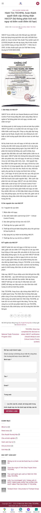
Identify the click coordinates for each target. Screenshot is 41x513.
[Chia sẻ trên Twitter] (18, 315)
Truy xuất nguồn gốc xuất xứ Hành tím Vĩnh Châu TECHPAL (22, 475)
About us (4, 427)
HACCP (18, 324)
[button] (2, 3)
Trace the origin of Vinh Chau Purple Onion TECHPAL (22, 468)
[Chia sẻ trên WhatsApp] (11, 315)
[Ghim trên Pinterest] (26, 315)
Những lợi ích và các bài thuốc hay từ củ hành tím (22, 462)
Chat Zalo (12, 512)
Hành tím (23, 324)
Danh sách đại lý (7, 442)
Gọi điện (20, 511)
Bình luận (8, 359)
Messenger (28, 512)
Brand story (5, 431)
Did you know (6, 446)
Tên (6, 376)
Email (6, 385)
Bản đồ (4, 512)
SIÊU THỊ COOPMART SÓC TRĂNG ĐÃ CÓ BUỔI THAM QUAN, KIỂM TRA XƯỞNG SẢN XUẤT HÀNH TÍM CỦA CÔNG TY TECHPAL (22, 482)
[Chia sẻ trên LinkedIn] (29, 315)
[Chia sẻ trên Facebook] (15, 315)
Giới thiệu (4, 450)
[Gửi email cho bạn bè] (22, 315)
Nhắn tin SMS (36, 512)
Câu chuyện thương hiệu (20, 10)
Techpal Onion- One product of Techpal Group (23, 489)
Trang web (7, 394)
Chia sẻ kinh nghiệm (8, 438)
